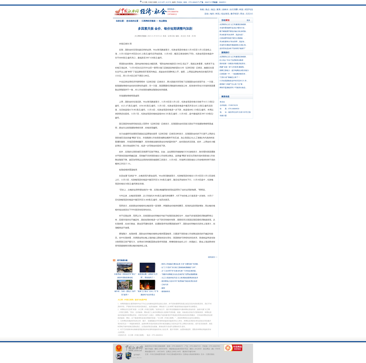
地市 (212, 14)
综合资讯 (225, 14)
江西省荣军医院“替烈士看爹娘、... (233, 38)
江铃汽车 (165, 285)
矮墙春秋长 (166, 291)
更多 (248, 20)
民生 (242, 14)
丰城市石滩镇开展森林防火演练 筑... (233, 45)
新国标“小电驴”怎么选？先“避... (232, 84)
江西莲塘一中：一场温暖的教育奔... (233, 74)
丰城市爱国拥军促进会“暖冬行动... (233, 28)
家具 (219, 9)
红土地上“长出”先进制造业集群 (231, 60)
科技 (241, 9)
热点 (207, 9)
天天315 (249, 14)
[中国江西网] (134, 348)
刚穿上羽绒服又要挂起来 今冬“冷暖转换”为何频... (180, 264)
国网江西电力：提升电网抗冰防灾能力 (234, 70)
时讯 (218, 14)
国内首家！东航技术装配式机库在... (233, 64)
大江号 (168, 2)
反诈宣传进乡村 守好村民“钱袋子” (232, 48)
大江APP (161, 2)
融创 (163, 288)
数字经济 (235, 14)
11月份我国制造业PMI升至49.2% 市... (234, 81)
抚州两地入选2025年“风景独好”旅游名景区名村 (179, 281)
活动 (206, 14)
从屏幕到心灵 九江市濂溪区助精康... (233, 24)
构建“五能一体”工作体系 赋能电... (232, 67)
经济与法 (249, 9)
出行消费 (234, 9)
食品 (213, 9)
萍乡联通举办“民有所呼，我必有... (233, 42)
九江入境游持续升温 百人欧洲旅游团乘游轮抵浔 (180, 278)
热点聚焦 (163, 21)
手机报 (179, 2)
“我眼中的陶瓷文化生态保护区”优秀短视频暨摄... (180, 274)
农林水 (225, 9)
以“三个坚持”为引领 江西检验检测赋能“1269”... (179, 267)
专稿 (202, 9)
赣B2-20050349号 (161, 349)
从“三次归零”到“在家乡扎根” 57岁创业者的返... (179, 271)
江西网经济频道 (149, 21)
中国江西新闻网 (159, 346)
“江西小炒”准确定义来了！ (230, 77)
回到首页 (211, 257)
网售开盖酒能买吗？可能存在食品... (233, 88)
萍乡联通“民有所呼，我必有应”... (232, 35)
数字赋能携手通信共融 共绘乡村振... (233, 31)
